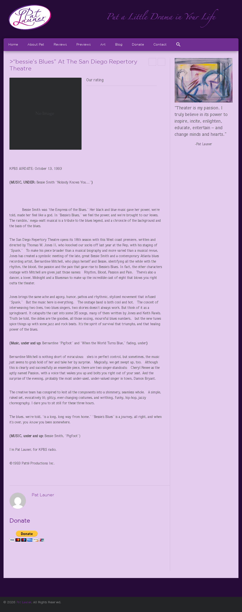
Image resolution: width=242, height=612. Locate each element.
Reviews (60, 44)
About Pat (35, 44)
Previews (83, 44)
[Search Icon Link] (178, 44)
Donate (138, 44)
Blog (118, 44)
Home (13, 44)
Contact (160, 44)
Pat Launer (24, 602)
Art (103, 44)
